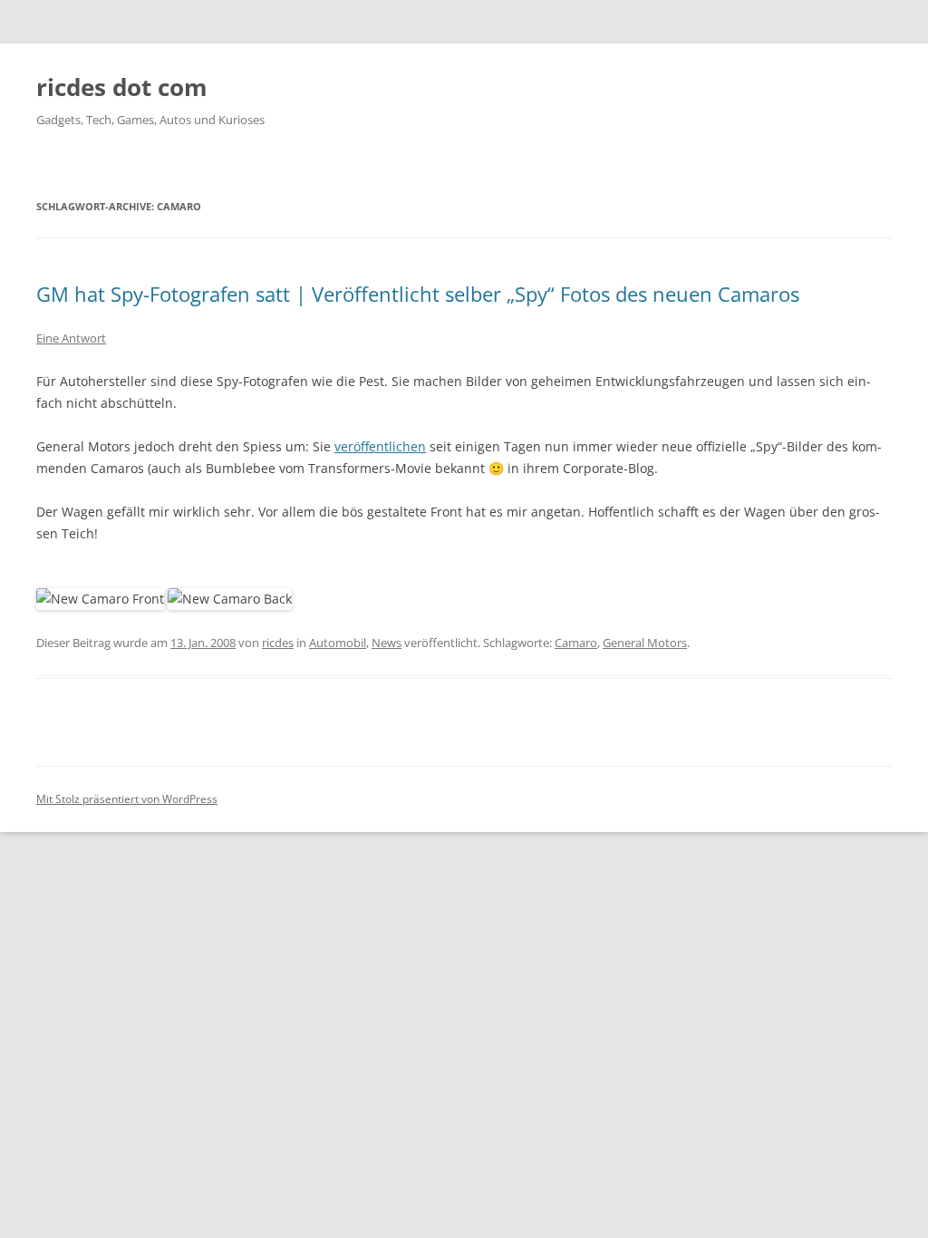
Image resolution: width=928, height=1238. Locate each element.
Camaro (576, 642)
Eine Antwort (71, 338)
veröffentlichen (380, 446)
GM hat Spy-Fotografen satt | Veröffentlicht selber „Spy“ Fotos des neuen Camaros (417, 293)
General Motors (645, 642)
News (386, 642)
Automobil (337, 642)
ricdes (278, 642)
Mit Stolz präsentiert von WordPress (127, 799)
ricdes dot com (122, 87)
